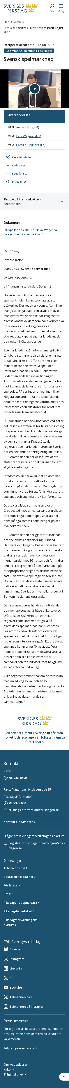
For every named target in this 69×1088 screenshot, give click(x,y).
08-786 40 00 (18, 778)
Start (6, 22)
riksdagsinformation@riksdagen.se (34, 810)
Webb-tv (19, 22)
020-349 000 (17, 803)
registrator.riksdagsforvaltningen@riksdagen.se (37, 845)
